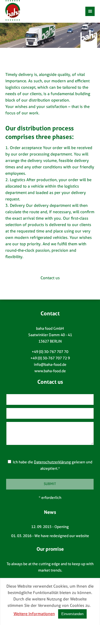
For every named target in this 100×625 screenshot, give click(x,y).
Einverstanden (72, 614)
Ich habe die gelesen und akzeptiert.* (51, 466)
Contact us (50, 278)
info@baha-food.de (50, 365)
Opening (61, 527)
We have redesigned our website (61, 536)
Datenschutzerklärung (52, 462)
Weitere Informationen (34, 614)
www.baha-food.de (50, 371)
